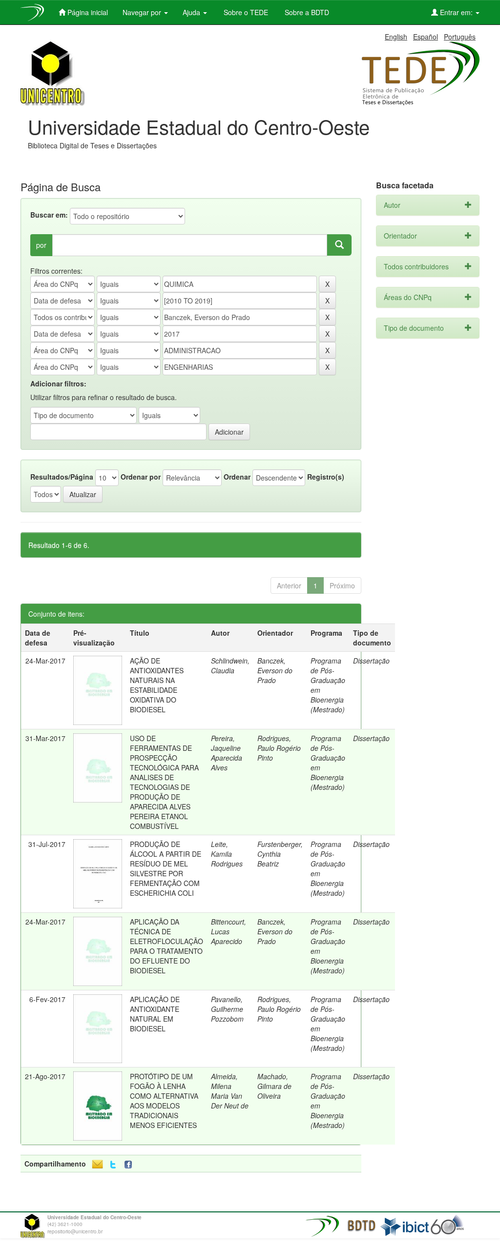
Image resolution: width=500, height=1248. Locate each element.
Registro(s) (325, 477)
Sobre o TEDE (245, 12)
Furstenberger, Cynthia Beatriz (280, 853)
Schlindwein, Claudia (230, 665)
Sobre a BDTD (306, 12)
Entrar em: (456, 12)
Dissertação (371, 660)
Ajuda (192, 12)
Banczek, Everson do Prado (274, 670)
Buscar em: (49, 215)
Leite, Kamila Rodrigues (227, 853)
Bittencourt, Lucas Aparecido (228, 931)
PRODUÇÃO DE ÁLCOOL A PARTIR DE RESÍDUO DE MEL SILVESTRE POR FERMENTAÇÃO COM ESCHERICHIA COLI (165, 868)
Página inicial (86, 12)
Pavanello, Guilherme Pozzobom (227, 1009)
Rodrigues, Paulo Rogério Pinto (279, 748)
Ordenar (237, 477)
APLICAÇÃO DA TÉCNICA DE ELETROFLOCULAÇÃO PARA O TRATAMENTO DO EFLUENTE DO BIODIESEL (166, 946)
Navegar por (143, 12)
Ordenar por (141, 477)
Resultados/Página (61, 477)
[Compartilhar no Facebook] (130, 1165)
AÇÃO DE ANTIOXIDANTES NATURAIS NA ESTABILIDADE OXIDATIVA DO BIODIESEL (157, 685)
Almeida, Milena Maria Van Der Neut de (230, 1090)
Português (460, 36)
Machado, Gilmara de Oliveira (274, 1086)
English (396, 36)
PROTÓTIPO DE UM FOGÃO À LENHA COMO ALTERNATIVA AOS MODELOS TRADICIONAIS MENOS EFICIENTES (164, 1100)
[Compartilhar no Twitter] (113, 1165)
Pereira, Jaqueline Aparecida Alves (226, 752)
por (41, 245)
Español (425, 36)
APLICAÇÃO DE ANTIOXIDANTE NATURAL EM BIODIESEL (155, 1013)
